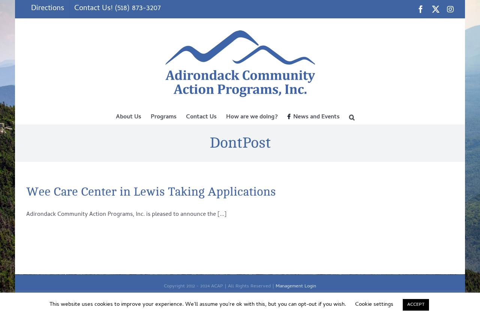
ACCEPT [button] (415, 305)
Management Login (296, 286)
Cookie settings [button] (374, 304)
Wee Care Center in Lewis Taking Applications (151, 192)
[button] (352, 116)
